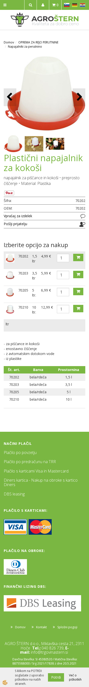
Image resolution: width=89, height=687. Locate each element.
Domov (9, 42)
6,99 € (46, 290)
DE (74, 5)
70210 (23, 307)
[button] (79, 97)
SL (66, 5)
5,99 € (46, 273)
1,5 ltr (34, 258)
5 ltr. (34, 292)
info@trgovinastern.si (49, 652)
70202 (23, 256)
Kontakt (41, 627)
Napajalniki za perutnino (25, 46)
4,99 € (46, 256)
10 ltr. (34, 309)
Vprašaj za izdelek (18, 216)
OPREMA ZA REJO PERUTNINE (38, 42)
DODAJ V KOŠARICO (78, 257)
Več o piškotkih (75, 677)
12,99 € (47, 307)
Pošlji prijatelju (15, 223)
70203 (23, 273)
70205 (23, 290)
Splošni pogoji (67, 627)
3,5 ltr (34, 275)
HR (82, 5)
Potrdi (56, 677)
